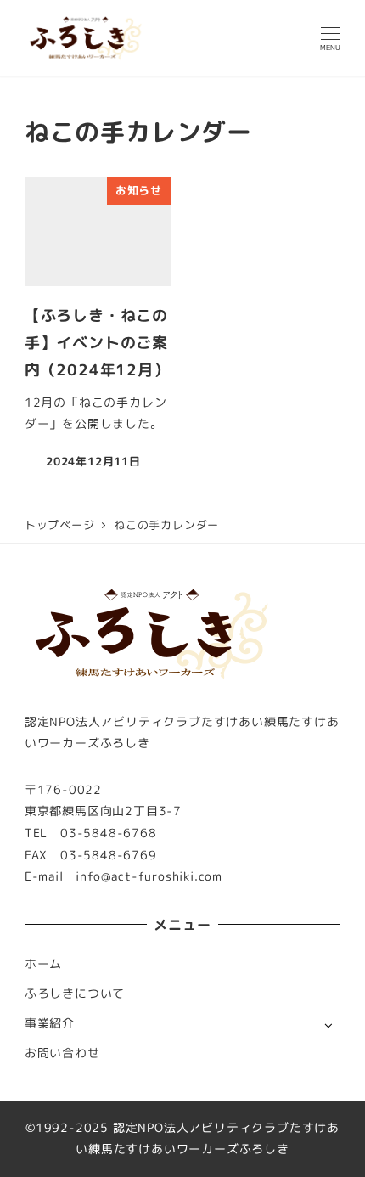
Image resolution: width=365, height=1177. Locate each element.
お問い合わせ (62, 1053)
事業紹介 (50, 1023)
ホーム (43, 963)
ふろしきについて (75, 993)
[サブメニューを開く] (328, 1024)
